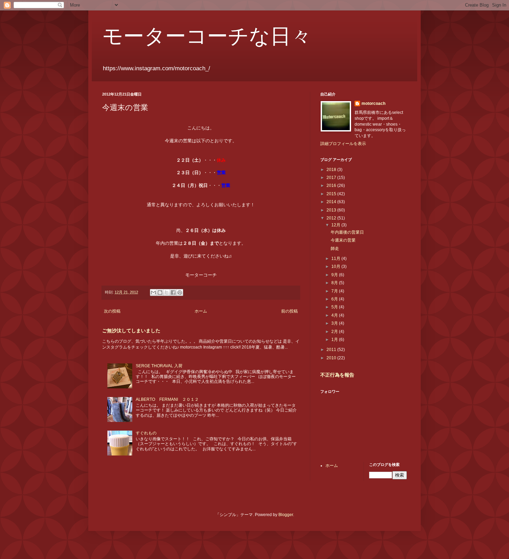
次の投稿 (112, 311)
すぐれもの (146, 433)
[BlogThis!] (160, 292)
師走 (335, 248)
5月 (335, 307)
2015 (332, 193)
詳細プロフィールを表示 (343, 143)
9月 (335, 274)
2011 (332, 349)
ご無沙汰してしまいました (131, 330)
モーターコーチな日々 (207, 35)
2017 (332, 177)
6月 (335, 299)
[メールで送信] (153, 292)
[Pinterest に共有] (179, 292)
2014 (332, 201)
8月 (335, 282)
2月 (335, 331)
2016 (332, 185)
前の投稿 (289, 311)
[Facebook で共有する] (173, 292)
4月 (335, 315)
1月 (335, 339)
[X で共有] (166, 292)
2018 (332, 169)
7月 (335, 291)
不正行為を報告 (337, 375)
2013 (332, 210)
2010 (332, 357)
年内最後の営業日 (347, 232)
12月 (336, 225)
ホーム (201, 311)
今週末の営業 (343, 240)
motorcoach (373, 103)
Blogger (285, 514)
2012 (332, 218)
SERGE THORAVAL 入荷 (159, 365)
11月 (336, 258)
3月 (335, 323)
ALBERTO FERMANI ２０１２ (167, 399)
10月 (336, 266)
